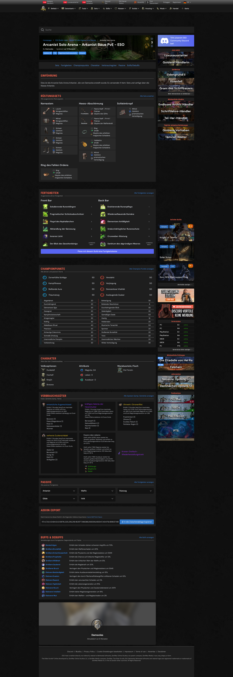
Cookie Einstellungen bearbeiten (109, 651)
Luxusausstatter (71, 2)
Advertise (151, 651)
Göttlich (59, 131)
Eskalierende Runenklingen (63, 206)
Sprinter (104, 329)
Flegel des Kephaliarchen (62, 221)
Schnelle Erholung (51, 336)
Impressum (129, 651)
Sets (57, 65)
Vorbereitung (49, 343)
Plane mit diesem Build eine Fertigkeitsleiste (97, 251)
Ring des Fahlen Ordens (54, 165)
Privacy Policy (89, 651)
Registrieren (177, 2)
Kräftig (46, 322)
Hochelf (50, 375)
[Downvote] (152, 46)
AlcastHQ (140, 2)
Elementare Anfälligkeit (119, 221)
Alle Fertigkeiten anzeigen (144, 193)
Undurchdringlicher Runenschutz (123, 229)
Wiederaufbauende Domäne (121, 214)
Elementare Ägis (50, 308)
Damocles (49, 49)
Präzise (97, 111)
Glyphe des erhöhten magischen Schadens (101, 134)
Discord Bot (107, 2)
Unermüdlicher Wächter (110, 339)
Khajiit (49, 379)
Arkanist (82, 53)
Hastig (104, 318)
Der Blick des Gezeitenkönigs (64, 243)
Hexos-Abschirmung (91, 103)
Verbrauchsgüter (109, 65)
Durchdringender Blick (110, 308)
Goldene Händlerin (48, 2)
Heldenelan (105, 322)
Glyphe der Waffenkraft (103, 123)
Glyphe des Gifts (101, 114)
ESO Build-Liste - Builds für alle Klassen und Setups (75, 40)
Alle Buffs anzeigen (146, 537)
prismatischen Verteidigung (99, 158)
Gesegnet (48, 311)
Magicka (59, 114)
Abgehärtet (48, 300)
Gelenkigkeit (106, 311)
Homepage (47, 40)
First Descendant (154, 2)
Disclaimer (162, 651)
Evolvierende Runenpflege (120, 206)
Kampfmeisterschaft (52, 315)
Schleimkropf (125, 103)
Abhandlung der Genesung (62, 229)
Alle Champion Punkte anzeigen (141, 269)
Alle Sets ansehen (147, 96)
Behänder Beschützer (110, 304)
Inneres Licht (56, 236)
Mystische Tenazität (109, 325)
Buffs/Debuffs (133, 65)
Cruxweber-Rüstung (117, 236)
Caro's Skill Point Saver (94, 517)
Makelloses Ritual (50, 325)
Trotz (103, 336)
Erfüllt (96, 131)
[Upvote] (152, 38)
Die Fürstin (128, 370)
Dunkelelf (51, 370)
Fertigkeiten (66, 65)
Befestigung (106, 300)
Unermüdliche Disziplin (53, 339)
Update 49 (47, 53)
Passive (122, 65)
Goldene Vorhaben (88, 2)
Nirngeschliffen (62, 111)
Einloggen (166, 2)
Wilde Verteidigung (109, 343)
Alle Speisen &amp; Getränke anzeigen (139, 396)
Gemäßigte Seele (108, 315)
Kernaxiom (47, 103)
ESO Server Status (122, 2)
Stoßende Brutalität (109, 332)
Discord (70, 651)
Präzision (47, 329)
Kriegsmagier (49, 318)
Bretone (50, 384)
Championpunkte (81, 65)
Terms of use (141, 651)
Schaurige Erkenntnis (52, 332)
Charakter (95, 65)
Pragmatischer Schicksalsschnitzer (67, 214)
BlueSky (79, 651)
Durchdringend (50, 304)
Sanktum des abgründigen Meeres (124, 243)
